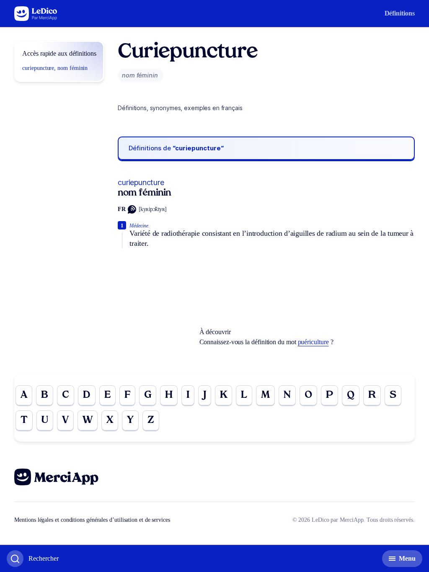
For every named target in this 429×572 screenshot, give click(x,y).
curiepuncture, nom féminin (55, 68)
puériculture (313, 341)
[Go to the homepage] (35, 13)
